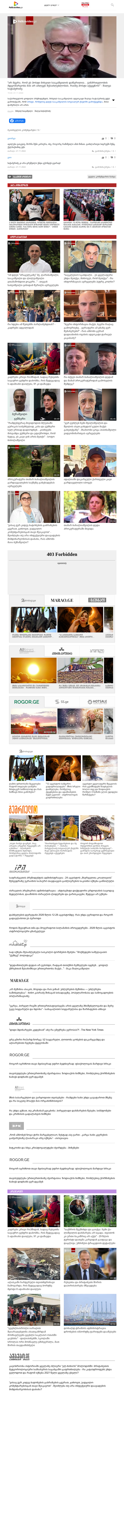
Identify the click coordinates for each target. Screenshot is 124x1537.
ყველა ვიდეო (50, 5)
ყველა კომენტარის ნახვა (102, 176)
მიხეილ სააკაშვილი (24, 111)
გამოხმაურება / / (105, 151)
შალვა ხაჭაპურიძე (43, 111)
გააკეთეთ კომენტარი (22, 177)
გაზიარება (19, 121)
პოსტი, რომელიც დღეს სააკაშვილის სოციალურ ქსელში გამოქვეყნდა (65, 101)
